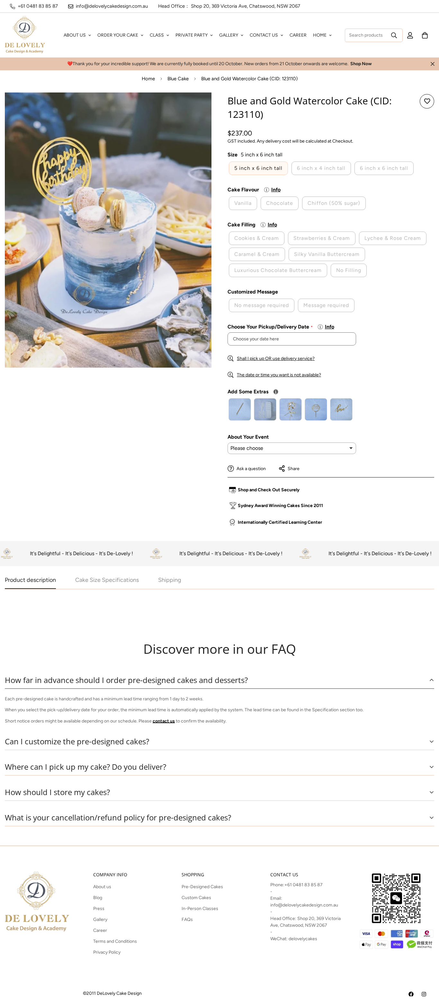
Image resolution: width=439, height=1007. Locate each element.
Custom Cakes (196, 897)
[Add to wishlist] (427, 101)
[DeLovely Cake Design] (411, 994)
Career (100, 930)
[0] (424, 35)
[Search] (394, 35)
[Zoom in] (198, 106)
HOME (320, 35)
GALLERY (228, 35)
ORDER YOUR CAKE (117, 35)
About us (102, 886)
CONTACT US (264, 35)
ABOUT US (75, 35)
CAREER (298, 35)
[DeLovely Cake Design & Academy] (25, 35)
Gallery (100, 919)
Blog (97, 897)
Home (148, 79)
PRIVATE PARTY (191, 35)
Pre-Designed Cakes (202, 886)
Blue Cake (178, 79)
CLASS (157, 35)
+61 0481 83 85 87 (303, 885)
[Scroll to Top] (426, 972)
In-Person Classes (200, 908)
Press (98, 908)
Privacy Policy (107, 952)
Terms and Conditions (115, 941)
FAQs (187, 919)
